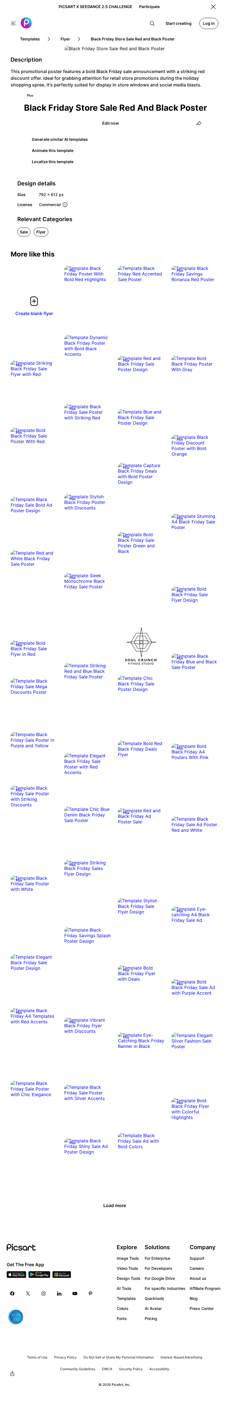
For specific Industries (165, 1288)
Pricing (151, 1318)
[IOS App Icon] (16, 1276)
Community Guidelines (77, 1369)
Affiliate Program (205, 1288)
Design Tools (128, 1278)
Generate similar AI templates (60, 139)
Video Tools (127, 1268)
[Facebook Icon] (12, 1293)
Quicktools (154, 1298)
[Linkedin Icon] (59, 1293)
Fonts (122, 1318)
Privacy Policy (65, 1357)
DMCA (107, 1369)
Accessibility (159, 1369)
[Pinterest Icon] (90, 1293)
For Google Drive (160, 1278)
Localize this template (52, 161)
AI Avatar (153, 1308)
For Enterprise (157, 1258)
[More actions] (103, 274)
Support (197, 1258)
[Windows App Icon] (62, 1276)
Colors (122, 1308)
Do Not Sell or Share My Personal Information (119, 1357)
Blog (194, 1298)
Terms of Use (37, 1357)
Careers (197, 1268)
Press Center (202, 1308)
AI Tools (124, 1288)
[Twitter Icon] (28, 1293)
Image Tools (128, 1258)
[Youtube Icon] (74, 1293)
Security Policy (131, 1369)
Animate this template (52, 150)
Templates (126, 1298)
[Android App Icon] (39, 1276)
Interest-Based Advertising (181, 1357)
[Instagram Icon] (43, 1293)
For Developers (158, 1268)
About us (198, 1278)
